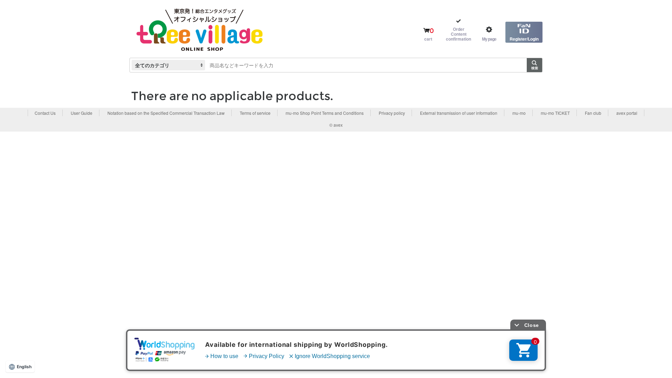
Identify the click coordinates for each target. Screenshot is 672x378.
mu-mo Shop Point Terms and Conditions (325, 113)
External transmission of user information (458, 113)
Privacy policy (392, 113)
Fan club (593, 113)
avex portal (626, 113)
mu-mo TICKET (555, 113)
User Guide (81, 113)
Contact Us (45, 113)
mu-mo (519, 113)
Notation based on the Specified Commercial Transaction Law (166, 113)
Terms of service (255, 113)
